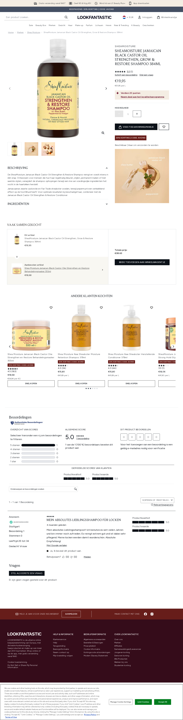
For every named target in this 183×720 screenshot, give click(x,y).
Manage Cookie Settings (120, 702)
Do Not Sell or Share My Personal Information (23, 666)
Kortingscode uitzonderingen (97, 652)
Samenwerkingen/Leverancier (127, 649)
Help (55, 643)
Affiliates (118, 646)
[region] (91, 702)
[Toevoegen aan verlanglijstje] (164, 127)
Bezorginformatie (61, 649)
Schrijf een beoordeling (126, 75)
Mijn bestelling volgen (63, 656)
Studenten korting (122, 665)
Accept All (162, 702)
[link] (145, 17)
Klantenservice (59, 639)
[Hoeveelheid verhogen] (137, 114)
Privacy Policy (90, 715)
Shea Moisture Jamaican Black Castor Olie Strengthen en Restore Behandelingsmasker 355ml (31, 357)
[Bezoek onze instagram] (152, 614)
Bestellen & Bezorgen (93, 643)
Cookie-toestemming (17, 662)
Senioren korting (121, 656)
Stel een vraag (146, 75)
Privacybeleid (90, 646)
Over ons (118, 639)
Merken (20, 32)
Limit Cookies (143, 702)
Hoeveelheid (122, 108)
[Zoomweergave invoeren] (103, 133)
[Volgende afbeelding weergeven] (106, 88)
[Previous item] (10, 346)
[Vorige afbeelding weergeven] (10, 88)
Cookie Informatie (92, 649)
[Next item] (173, 346)
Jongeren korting (122, 652)
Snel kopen (31, 383)
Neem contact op (61, 652)
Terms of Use (11, 717)
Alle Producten (120, 659)
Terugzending (59, 646)
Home (11, 32)
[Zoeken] (66, 17)
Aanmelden (71, 614)
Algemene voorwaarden (95, 639)
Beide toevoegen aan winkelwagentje (142, 262)
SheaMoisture (125, 46)
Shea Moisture (33, 32)
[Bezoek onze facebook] (145, 614)
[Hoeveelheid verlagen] (119, 114)
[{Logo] (94, 17)
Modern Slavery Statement (96, 656)
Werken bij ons (121, 662)
